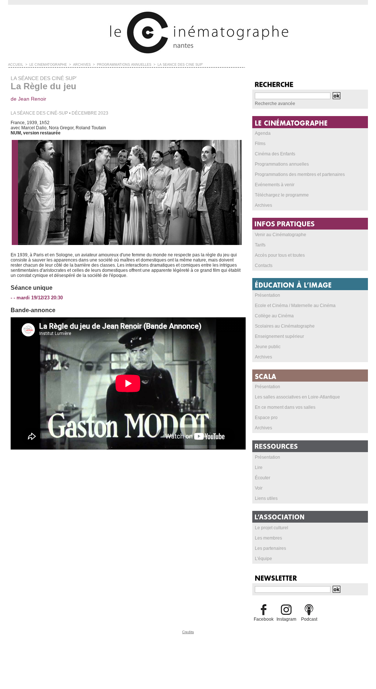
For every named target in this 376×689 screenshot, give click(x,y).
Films (260, 143)
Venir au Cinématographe (280, 234)
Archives (263, 205)
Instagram (286, 619)
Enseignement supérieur (279, 336)
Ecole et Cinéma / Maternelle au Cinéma (295, 305)
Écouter (262, 477)
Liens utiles (266, 498)
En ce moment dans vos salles (285, 407)
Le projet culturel (271, 527)
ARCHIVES (82, 64)
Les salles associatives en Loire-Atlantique (297, 397)
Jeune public (268, 346)
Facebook (264, 619)
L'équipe (263, 558)
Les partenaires (270, 548)
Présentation (267, 295)
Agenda (263, 133)
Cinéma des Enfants (275, 153)
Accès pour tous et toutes (280, 255)
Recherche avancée (275, 103)
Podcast (309, 619)
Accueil (15, 64)
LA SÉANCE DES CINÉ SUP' (180, 64)
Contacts (263, 265)
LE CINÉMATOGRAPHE (48, 64)
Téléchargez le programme (282, 195)
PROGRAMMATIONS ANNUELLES (124, 64)
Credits (188, 632)
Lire (259, 467)
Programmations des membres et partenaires (300, 174)
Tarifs (260, 245)
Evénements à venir (274, 184)
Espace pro (266, 417)
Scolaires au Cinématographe (285, 326)
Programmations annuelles (282, 164)
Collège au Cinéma (274, 315)
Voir (259, 488)
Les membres (268, 538)
